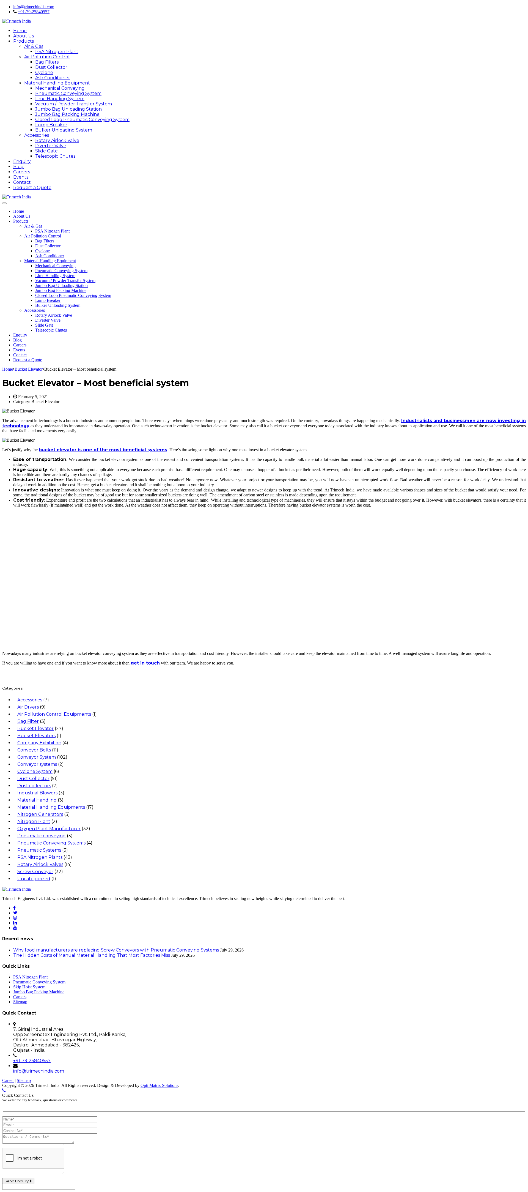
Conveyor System (36, 757)
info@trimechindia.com (33, 6)
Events (20, 177)
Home (20, 30)
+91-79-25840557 (34, 11)
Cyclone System (35, 771)
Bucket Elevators (36, 735)
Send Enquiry (16, 1181)
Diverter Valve (50, 145)
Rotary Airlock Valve (57, 140)
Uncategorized (33, 878)
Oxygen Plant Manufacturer (49, 828)
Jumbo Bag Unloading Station (68, 109)
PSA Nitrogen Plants (39, 857)
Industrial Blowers (37, 792)
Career (8, 1080)
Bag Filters (47, 62)
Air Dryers (28, 707)
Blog (18, 166)
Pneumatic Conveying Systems (51, 843)
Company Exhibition (39, 742)
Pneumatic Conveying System (68, 93)
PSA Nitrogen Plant (56, 51)
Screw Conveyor (35, 871)
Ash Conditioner (52, 77)
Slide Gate (46, 151)
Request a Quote (32, 187)
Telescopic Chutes (55, 156)
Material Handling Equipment (57, 83)
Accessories (36, 135)
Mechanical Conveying (60, 88)
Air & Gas (33, 46)
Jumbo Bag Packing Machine (67, 114)
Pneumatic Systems (39, 850)
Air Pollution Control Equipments (54, 714)
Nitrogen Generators (40, 814)
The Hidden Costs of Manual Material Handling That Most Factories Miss (91, 955)
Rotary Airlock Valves (40, 864)
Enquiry (22, 161)
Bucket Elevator (35, 728)
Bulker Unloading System (63, 130)
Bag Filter (28, 721)
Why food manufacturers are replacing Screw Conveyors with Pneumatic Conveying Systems (116, 950)
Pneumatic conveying (41, 835)
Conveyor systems (37, 764)
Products (23, 41)
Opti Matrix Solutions (159, 1085)
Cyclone (44, 72)
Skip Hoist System (29, 987)
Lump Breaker (51, 124)
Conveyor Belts (34, 750)
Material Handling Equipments (51, 807)
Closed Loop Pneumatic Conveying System (82, 119)
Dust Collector (51, 67)
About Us (23, 36)
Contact (22, 182)
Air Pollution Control (47, 56)
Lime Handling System (59, 98)
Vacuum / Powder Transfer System (73, 103)
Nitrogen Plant (33, 821)
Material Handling (37, 800)
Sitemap (20, 1001)
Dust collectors (34, 785)
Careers (21, 171)
